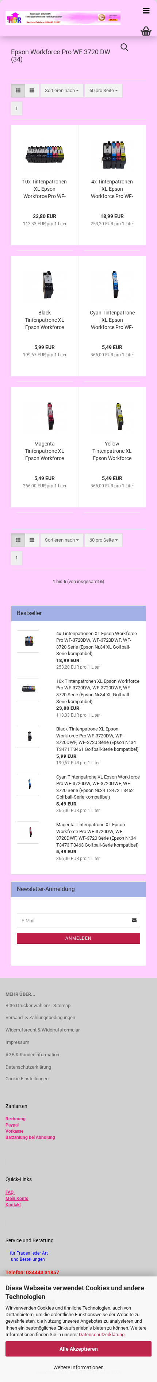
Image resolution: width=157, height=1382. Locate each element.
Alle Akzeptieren (79, 1349)
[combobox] (62, 91)
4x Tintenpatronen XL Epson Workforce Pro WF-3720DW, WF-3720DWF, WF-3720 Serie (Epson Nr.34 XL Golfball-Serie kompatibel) (112, 189)
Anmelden (78, 938)
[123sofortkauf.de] (60, 18)
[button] (18, 91)
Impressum (17, 1042)
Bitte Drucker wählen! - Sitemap (37, 1005)
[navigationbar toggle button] (146, 11)
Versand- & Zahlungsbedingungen (40, 1017)
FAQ (9, 1192)
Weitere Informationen (78, 1367)
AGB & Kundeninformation (32, 1054)
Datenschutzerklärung (102, 1334)
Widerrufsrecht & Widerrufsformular (42, 1030)
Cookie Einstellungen (27, 1078)
